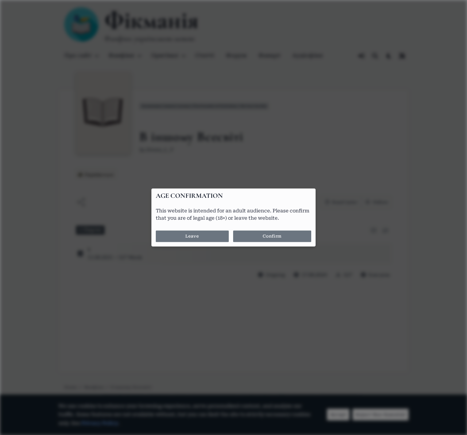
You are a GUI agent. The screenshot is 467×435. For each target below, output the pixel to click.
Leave (192, 236)
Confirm (272, 236)
